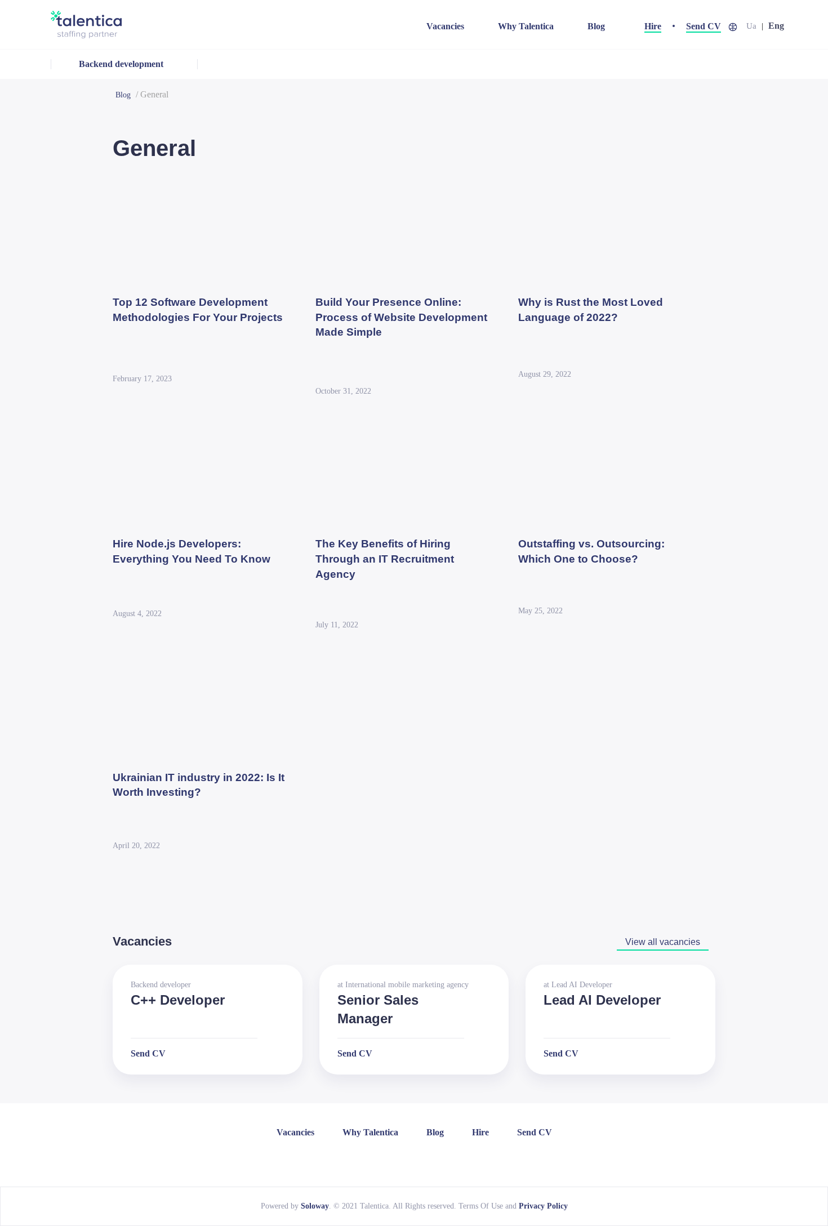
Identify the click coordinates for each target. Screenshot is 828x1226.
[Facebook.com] (406, 1160)
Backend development (121, 64)
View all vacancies (662, 942)
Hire (652, 26)
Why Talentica (526, 26)
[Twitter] (438, 1160)
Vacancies (445, 26)
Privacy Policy (543, 1206)
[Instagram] (422, 1160)
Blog (596, 26)
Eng (776, 25)
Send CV (703, 26)
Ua (751, 25)
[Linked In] (390, 1160)
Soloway (315, 1206)
